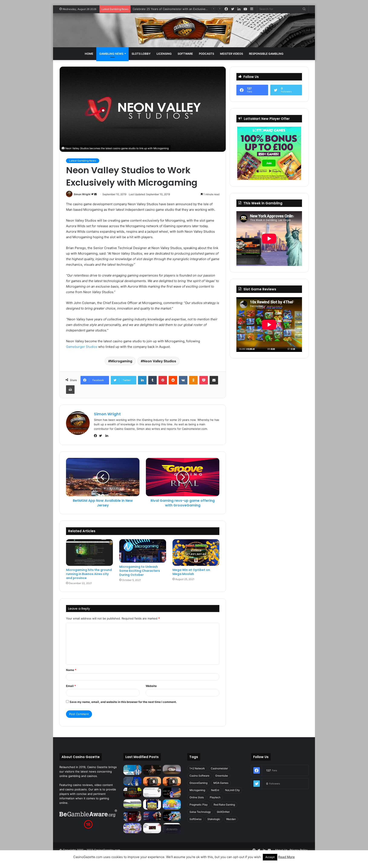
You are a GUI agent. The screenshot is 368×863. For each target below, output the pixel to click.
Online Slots (197, 797)
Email (71, 686)
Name (71, 670)
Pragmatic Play (199, 804)
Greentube (221, 775)
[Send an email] (95, 194)
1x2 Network (197, 768)
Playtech (215, 797)
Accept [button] (270, 857)
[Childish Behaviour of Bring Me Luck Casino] (172, 781)
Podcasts (206, 53)
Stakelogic (213, 819)
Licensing (164, 53)
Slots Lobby (141, 53)
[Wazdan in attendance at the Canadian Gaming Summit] (152, 816)
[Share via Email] (214, 380)
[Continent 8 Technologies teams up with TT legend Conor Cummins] (172, 828)
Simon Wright (82, 194)
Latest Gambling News (82, 160)
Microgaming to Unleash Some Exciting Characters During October (139, 571)
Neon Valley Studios (159, 361)
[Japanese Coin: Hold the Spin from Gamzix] (172, 804)
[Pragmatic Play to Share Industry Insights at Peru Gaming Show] (172, 816)
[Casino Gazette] (184, 30)
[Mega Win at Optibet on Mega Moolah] (195, 552)
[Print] (70, 389)
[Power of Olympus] (132, 828)
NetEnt (215, 790)
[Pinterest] (162, 380)
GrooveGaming (198, 782)
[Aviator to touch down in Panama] (152, 828)
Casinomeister (219, 768)
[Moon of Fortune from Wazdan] (152, 804)
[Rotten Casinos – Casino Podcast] (172, 769)
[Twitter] (101, 435)
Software (185, 53)
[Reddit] (173, 380)
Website (151, 686)
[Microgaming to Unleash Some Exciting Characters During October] (142, 551)
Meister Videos (231, 53)
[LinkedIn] (142, 380)
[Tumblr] (152, 380)
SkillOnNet (223, 811)
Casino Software (199, 775)
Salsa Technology (200, 811)
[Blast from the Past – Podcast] (152, 781)
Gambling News (111, 53)
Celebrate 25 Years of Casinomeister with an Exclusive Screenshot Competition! (186, 9)
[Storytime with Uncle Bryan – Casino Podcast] (132, 781)
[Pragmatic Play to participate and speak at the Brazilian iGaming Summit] (172, 792)
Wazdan (231, 819)
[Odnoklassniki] (193, 380)
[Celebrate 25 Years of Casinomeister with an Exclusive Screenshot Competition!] (132, 792)
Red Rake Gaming (224, 804)
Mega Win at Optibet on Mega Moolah (191, 572)
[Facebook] (96, 435)
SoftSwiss (195, 819)
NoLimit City (232, 790)
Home (89, 53)
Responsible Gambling (266, 53)
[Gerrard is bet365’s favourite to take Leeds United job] (132, 803)
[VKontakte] (183, 380)
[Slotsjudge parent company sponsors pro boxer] (152, 770)
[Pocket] (203, 380)
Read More (286, 857)
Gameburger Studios (81, 347)
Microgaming (121, 361)
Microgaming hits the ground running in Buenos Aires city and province (89, 574)
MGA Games (220, 782)
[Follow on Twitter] (92, 194)
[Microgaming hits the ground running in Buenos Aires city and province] (89, 552)
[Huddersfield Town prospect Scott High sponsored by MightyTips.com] (132, 770)
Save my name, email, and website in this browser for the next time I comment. (123, 702)
